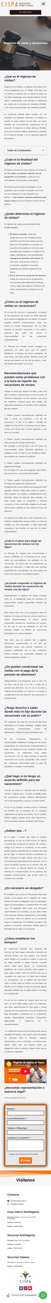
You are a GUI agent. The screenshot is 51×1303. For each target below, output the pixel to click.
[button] (43, 3)
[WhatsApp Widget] (43, 1295)
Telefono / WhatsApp (17, 1128)
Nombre (11, 1109)
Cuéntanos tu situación (18, 1138)
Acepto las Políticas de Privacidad (23, 1154)
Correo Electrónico (16, 1118)
